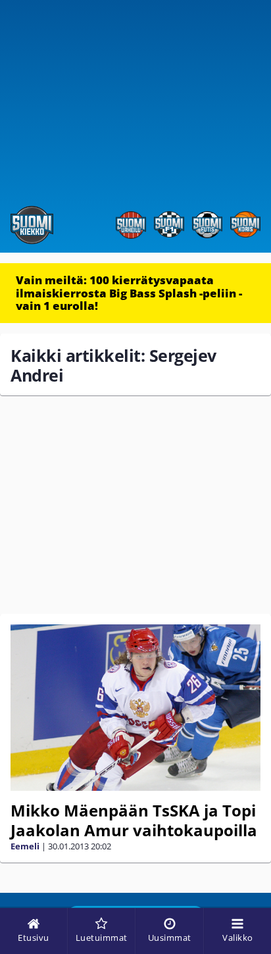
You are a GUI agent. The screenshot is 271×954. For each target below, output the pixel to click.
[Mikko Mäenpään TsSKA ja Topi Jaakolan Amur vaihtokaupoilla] (135, 707)
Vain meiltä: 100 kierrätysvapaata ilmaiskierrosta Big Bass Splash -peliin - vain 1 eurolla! (129, 292)
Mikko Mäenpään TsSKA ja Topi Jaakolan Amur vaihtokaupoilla (134, 820)
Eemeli (25, 846)
